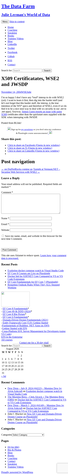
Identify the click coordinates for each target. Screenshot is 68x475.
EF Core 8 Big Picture (14, 314)
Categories (6, 434)
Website (5, 230)
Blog (10, 41)
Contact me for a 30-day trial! (34, 342)
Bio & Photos (14, 450)
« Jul (3, 376)
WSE (24, 92)
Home (11, 27)
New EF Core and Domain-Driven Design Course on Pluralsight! (35, 415)
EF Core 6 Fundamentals (15, 317)
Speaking (12, 33)
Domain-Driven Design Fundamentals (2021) (25, 320)
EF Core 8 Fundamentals (15, 308)
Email (5, 224)
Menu (5, 22)
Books (11, 35)
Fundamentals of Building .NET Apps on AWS (25, 325)
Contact (11, 461)
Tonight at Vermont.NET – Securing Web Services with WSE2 (30, 170)
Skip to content (17, 21)
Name (5, 218)
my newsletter (27, 129)
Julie (29, 92)
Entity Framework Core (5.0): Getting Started (25, 322)
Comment (7, 192)
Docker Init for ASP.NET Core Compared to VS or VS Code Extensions (32, 409)
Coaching (12, 30)
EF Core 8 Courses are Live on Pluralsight (29, 273)
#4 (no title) (13, 447)
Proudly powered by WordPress (17, 472)
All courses (6, 339)
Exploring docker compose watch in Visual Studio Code (36, 270)
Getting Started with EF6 (14, 328)
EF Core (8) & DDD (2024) (17, 311)
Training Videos (16, 38)
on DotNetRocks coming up (17, 169)
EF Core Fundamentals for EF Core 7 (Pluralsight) (33, 282)
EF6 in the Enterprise (11, 337)
